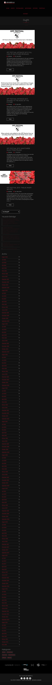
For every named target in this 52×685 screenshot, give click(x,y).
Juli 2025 (4, 293)
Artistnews (28, 8)
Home (7, 8)
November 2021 (5, 413)
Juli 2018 (4, 524)
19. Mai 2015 (18, 104)
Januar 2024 (4, 340)
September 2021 (5, 418)
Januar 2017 (4, 574)
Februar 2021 (5, 438)
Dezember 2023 (5, 343)
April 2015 (4, 633)
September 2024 (5, 321)
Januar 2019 (4, 508)
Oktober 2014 (5, 641)
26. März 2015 (18, 191)
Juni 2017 (4, 561)
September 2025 (5, 287)
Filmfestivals (9, 652)
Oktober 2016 (5, 583)
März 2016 (4, 602)
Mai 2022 (4, 396)
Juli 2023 (4, 357)
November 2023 (5, 346)
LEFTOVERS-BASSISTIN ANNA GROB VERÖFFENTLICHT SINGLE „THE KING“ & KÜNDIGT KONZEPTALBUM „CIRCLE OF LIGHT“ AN (11, 221)
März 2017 (4, 569)
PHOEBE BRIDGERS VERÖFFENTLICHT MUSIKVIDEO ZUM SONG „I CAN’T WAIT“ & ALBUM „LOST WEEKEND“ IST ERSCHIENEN (11, 230)
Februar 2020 (5, 471)
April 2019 (4, 499)
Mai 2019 (4, 496)
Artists (3, 652)
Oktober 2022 (5, 382)
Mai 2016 (4, 597)
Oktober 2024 (5, 318)
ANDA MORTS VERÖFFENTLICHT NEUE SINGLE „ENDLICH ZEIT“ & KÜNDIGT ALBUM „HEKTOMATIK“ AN (11, 238)
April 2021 (4, 432)
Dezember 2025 (5, 279)
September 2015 (5, 619)
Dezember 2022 (5, 376)
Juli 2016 (4, 591)
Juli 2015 (4, 625)
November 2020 (5, 446)
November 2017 (5, 547)
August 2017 (5, 555)
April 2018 (4, 533)
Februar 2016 (5, 605)
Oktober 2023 (5, 349)
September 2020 (5, 452)
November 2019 (5, 480)
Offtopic (35, 8)
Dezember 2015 (5, 611)
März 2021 (4, 435)
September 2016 (5, 586)
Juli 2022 (4, 390)
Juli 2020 (4, 457)
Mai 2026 (4, 265)
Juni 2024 (4, 329)
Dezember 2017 (5, 544)
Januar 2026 (4, 276)
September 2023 (5, 351)
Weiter (10, 69)
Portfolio (42, 8)
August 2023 (5, 354)
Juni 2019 (4, 494)
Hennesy (10, 56)
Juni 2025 (4, 296)
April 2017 (4, 566)
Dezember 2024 (5, 312)
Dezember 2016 (5, 577)
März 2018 (4, 535)
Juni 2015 (4, 627)
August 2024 (5, 323)
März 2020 (4, 468)
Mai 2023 (4, 362)
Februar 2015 (5, 639)
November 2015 (5, 614)
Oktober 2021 (5, 415)
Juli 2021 (4, 424)
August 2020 (5, 455)
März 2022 (4, 402)
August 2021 (5, 421)
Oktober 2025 (5, 284)
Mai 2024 (4, 332)
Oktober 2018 (5, 516)
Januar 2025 (4, 309)
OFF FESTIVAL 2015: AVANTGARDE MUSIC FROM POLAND (18, 149)
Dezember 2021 (5, 410)
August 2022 (5, 388)
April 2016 (4, 600)
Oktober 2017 (5, 549)
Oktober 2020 (5, 449)
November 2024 (5, 315)
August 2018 (5, 521)
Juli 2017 (4, 558)
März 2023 (4, 368)
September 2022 (5, 385)
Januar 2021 (4, 441)
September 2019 (5, 485)
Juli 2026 (4, 259)
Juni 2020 (4, 460)
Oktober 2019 (5, 482)
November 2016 (5, 580)
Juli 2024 (4, 326)
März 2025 (4, 304)
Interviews (4, 654)
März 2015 (4, 636)
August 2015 (5, 622)
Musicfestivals (11, 654)
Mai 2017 (4, 563)
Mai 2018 (4, 530)
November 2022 (5, 379)
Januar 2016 (4, 608)
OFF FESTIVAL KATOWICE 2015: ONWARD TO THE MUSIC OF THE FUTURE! (18, 100)
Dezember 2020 (5, 443)
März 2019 (4, 502)
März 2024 (4, 337)
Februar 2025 (5, 307)
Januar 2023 (4, 374)
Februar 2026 (5, 273)
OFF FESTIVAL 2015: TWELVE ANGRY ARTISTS (19, 188)
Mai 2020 (4, 463)
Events (13, 8)
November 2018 (5, 513)
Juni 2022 (4, 393)
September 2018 (5, 519)
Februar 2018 (5, 538)
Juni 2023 (4, 360)
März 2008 (4, 644)
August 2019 (5, 488)
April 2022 (4, 399)
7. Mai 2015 (17, 152)
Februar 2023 (5, 371)
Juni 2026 (4, 262)
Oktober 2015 (5, 616)
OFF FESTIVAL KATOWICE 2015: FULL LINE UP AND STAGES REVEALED (19, 53)
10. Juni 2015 (18, 56)
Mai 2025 (4, 298)
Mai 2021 (4, 429)
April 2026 (4, 268)
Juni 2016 (4, 594)
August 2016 (5, 588)
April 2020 (4, 466)
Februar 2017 (5, 572)
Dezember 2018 (5, 510)
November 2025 (5, 282)
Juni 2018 (4, 527)
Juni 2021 (4, 427)
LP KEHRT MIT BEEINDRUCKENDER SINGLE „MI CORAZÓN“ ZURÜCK (11, 245)
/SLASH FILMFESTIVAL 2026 (10, 248)
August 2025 (5, 290)
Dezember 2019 (5, 477)
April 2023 (4, 365)
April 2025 (4, 301)
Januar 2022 (4, 407)
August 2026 (5, 256)
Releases (9, 657)
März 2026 (4, 270)
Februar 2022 (5, 404)
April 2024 (4, 335)
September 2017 (5, 552)
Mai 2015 (4, 630)
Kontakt (25, 13)
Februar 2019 (5, 505)
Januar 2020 (4, 474)
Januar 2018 (4, 541)
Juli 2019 (4, 491)
